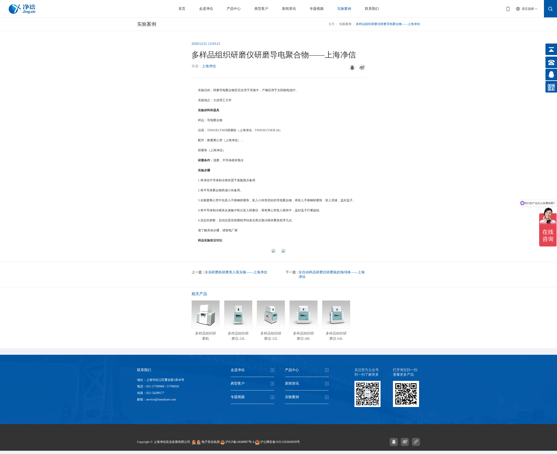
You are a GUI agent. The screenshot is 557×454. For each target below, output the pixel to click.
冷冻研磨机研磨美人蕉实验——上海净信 (236, 272)
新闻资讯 (289, 8)
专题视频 (317, 8)
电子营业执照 (210, 442)
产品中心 (234, 8)
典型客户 (261, 8)
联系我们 (372, 8)
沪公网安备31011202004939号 (279, 442)
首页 (181, 8)
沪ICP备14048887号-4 (239, 442)
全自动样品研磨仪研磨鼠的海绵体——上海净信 (332, 274)
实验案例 (344, 8)
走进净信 (206, 8)
